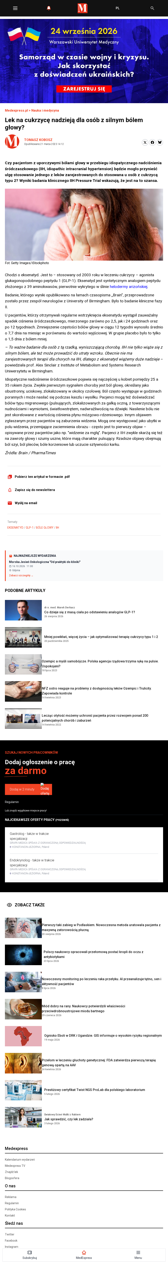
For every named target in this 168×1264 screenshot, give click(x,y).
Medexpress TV (15, 1165)
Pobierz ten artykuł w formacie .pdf (42, 477)
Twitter (9, 1234)
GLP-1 (30, 527)
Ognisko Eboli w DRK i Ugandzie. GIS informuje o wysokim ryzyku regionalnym (103, 1036)
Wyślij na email (26, 503)
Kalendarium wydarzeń (20, 1159)
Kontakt (10, 1215)
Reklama (10, 1197)
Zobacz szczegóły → (21, 575)
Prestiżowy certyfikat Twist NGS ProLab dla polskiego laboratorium (94, 1090)
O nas (10, 1185)
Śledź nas (14, 1223)
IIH (57, 527)
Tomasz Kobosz (38, 140)
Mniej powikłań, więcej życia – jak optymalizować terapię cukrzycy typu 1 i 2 (101, 637)
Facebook (11, 1240)
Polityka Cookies (15, 1209)
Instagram (11, 1246)
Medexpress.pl (16, 110)
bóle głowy (44, 527)
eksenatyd (15, 527)
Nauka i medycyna (45, 110)
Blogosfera (12, 1178)
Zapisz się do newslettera (35, 490)
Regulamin (12, 802)
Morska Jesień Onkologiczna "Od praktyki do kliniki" (44, 562)
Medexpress (16, 1148)
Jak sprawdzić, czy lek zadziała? (68, 1119)
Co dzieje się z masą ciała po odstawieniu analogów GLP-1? (89, 612)
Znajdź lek (11, 1172)
